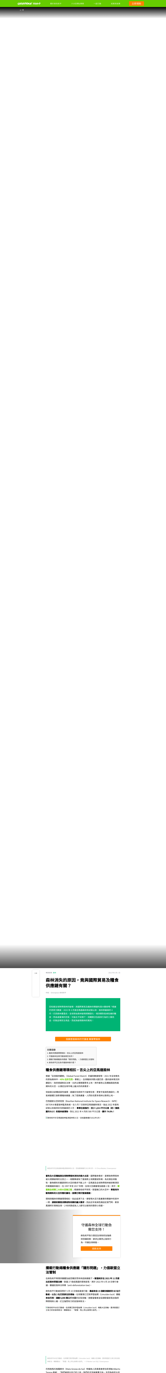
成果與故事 (115, 3)
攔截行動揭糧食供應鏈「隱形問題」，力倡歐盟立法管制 (71, 1059)
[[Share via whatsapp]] (36, 988)
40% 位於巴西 (66, 1079)
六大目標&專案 (77, 3)
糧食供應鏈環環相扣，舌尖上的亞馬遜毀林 (66, 1053)
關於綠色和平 (56, 3)
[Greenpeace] (29, 6)
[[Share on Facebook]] (36, 983)
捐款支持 (96, 1248)
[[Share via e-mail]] (36, 978)
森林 (54, 972)
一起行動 (97, 3)
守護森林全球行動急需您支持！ (61, 1056)
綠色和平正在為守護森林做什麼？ (62, 1062)
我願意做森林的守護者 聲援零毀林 (83, 1039)
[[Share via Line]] (36, 993)
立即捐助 (136, 3)
